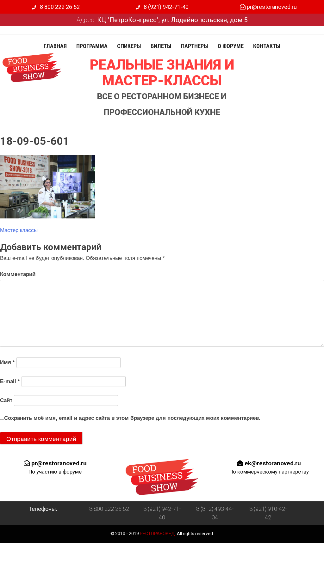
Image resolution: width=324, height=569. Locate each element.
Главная (55, 46)
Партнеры (194, 46)
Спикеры (129, 46)
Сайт (6, 400)
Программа (92, 46)
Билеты (161, 46)
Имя (7, 362)
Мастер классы (19, 230)
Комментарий (17, 274)
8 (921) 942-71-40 (165, 6)
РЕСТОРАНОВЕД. (157, 533)
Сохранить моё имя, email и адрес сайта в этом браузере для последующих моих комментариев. (132, 418)
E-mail (10, 381)
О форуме (231, 46)
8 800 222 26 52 (59, 6)
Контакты (266, 46)
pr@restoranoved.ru (271, 6)
